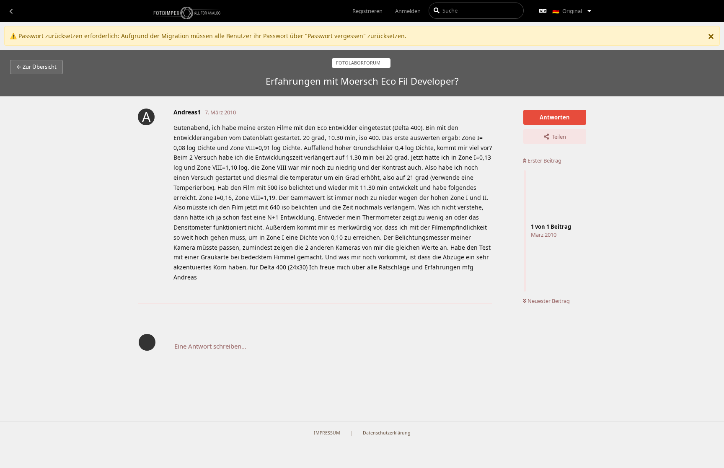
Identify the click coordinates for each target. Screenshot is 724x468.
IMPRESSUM (327, 433)
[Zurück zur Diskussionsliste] (10, 10)
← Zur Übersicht (36, 66)
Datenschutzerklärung (387, 433)
